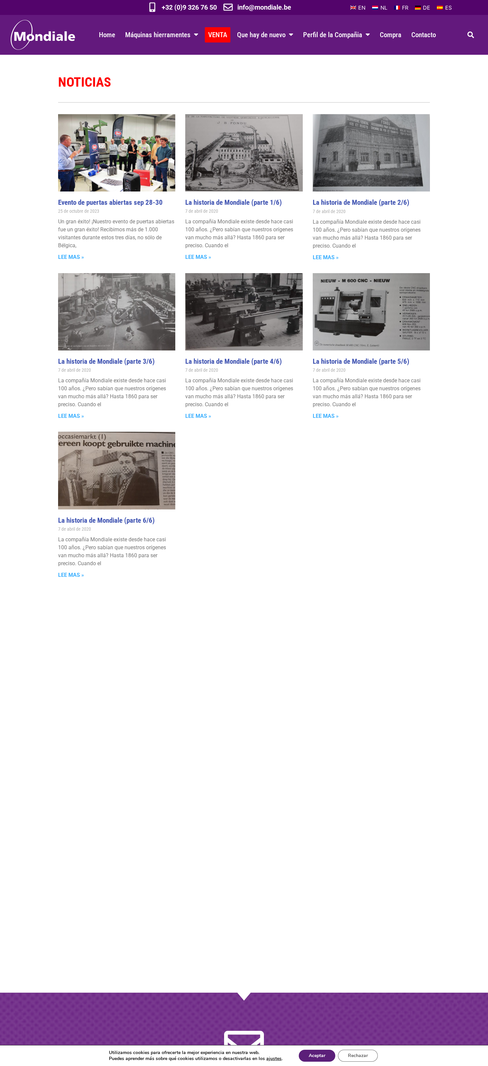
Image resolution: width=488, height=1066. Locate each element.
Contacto (423, 35)
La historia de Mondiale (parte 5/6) (361, 361)
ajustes (274, 1059)
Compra (390, 35)
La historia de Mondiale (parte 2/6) (361, 202)
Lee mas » (71, 257)
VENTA (217, 35)
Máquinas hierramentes (158, 35)
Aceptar (317, 1055)
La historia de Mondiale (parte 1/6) (233, 202)
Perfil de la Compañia (332, 35)
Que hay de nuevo (261, 35)
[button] (470, 34)
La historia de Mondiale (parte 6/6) (106, 520)
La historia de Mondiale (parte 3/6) (106, 361)
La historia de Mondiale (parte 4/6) (233, 361)
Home (107, 35)
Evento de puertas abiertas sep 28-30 (110, 202)
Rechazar (358, 1055)
